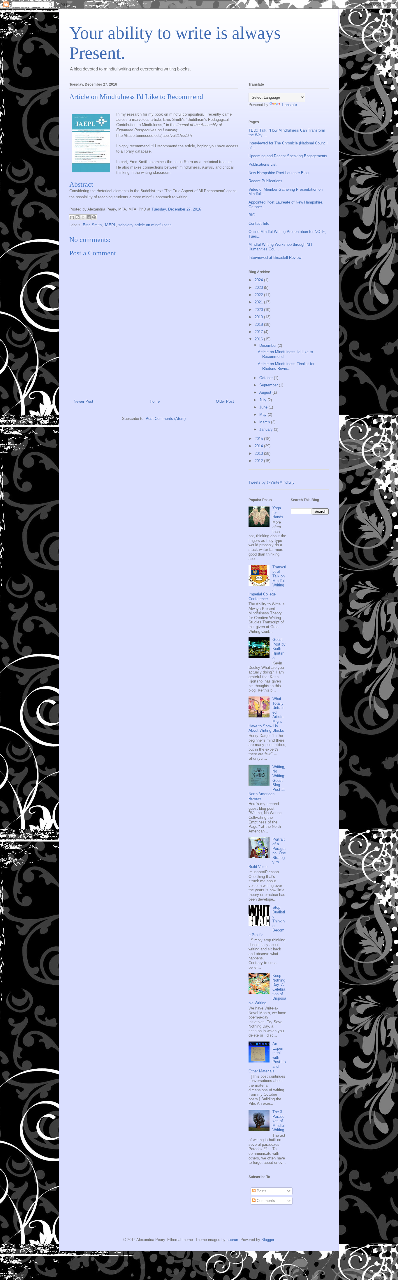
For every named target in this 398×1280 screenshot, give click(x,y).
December (268, 345)
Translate (289, 104)
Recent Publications (265, 181)
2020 (259, 309)
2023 (259, 287)
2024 (259, 280)
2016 (259, 339)
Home (155, 401)
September (269, 385)
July (263, 400)
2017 (259, 332)
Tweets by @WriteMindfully (272, 482)
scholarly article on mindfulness (145, 225)
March (265, 422)
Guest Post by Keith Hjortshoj (279, 648)
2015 (259, 438)
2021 (259, 302)
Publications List (263, 164)
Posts (261, 1191)
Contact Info (259, 223)
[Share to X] (83, 217)
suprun (232, 1239)
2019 (259, 317)
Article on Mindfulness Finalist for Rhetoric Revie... (286, 366)
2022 (259, 295)
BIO (252, 215)
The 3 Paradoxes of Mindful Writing (278, 1121)
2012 (259, 461)
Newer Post (83, 401)
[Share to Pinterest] (94, 217)
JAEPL (110, 225)
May (263, 414)
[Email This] (72, 217)
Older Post (225, 401)
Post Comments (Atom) (166, 418)
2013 (259, 453)
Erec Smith (92, 225)
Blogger (267, 1239)
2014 (259, 446)
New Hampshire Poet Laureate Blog (279, 173)
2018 (259, 324)
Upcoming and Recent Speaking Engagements (288, 156)
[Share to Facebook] (88, 217)
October (266, 378)
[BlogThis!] (77, 217)
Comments (265, 1200)
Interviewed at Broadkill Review (275, 257)
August (265, 392)
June (264, 407)
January (266, 429)
